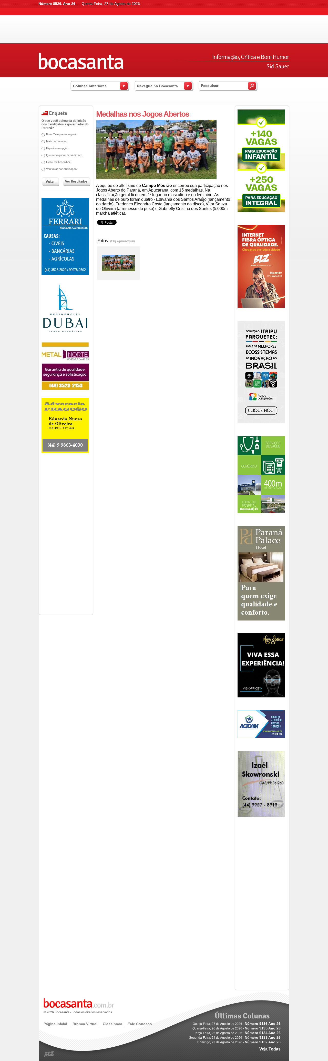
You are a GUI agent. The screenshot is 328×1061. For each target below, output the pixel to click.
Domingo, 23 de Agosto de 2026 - (239, 1042)
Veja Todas (270, 1049)
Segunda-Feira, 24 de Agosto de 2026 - (235, 1037)
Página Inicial (55, 1024)
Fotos (116, 240)
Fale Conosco (140, 1024)
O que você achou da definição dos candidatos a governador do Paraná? (65, 124)
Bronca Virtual (85, 1024)
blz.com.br (49, 1054)
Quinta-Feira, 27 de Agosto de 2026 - (237, 1024)
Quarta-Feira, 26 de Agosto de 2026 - (236, 1028)
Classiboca (112, 1024)
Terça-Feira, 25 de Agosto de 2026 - (237, 1033)
